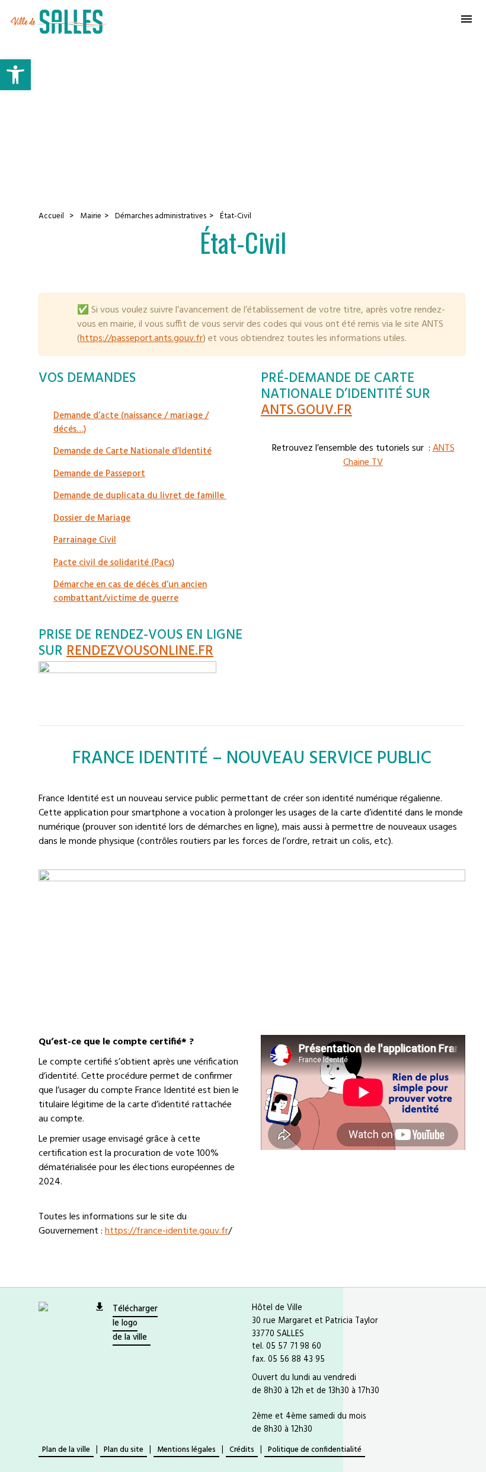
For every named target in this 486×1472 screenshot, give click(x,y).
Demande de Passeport (99, 474)
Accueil (51, 216)
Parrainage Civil (84, 540)
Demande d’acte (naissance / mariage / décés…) (131, 422)
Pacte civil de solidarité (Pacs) (113, 563)
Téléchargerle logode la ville (135, 1323)
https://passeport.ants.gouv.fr (141, 338)
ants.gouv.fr (306, 411)
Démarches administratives (160, 216)
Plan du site (123, 1450)
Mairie (90, 216)
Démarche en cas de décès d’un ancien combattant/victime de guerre (130, 592)
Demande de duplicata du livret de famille (139, 496)
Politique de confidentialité (315, 1450)
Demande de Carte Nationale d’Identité (132, 451)
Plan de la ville (66, 1450)
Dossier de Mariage (91, 518)
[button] (15, 74)
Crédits (241, 1450)
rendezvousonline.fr (139, 651)
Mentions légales (186, 1450)
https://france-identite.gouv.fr (166, 1231)
